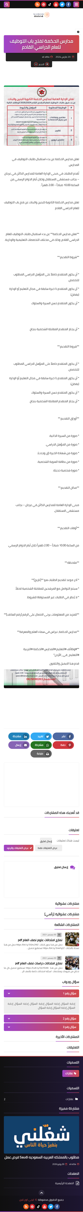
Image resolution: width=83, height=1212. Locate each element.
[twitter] (62, 4)
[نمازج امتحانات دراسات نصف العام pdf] (72, 963)
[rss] (37, 4)
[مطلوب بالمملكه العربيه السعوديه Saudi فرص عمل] (41, 1135)
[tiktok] (50, 4)
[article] (41, 775)
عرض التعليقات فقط (47, 848)
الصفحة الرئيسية (64, 1183)
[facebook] (68, 4)
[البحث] (7, 4)
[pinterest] (43, 4)
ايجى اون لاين (26, 1200)
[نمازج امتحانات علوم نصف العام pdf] (72, 939)
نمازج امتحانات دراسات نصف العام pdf (38, 963)
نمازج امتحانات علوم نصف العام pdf (40, 940)
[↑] (41, 1193)
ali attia (72, 1164)
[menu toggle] (76, 4)
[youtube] (56, 4)
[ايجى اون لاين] (41, 14)
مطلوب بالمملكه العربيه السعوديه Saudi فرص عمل (41, 1157)
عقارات (69, 1073)
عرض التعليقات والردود (18, 848)
